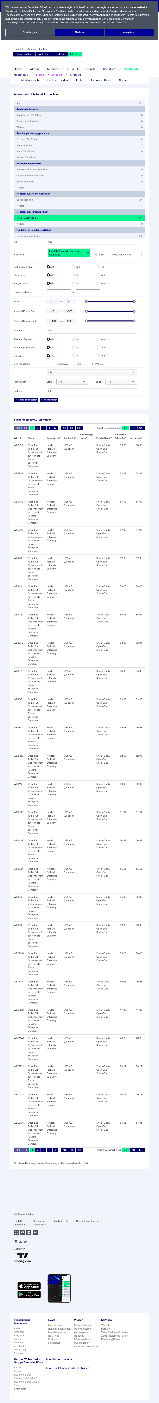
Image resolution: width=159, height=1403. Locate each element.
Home (18, 69)
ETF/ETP (73, 69)
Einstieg (75, 74)
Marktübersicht (30, 80)
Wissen (57, 74)
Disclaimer (38, 1221)
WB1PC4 (18, 727)
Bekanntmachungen (59, 1328)
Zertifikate (131, 69)
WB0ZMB (19, 953)
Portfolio (60, 54)
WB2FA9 (18, 473)
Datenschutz (39, 1224)
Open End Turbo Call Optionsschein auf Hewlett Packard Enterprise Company (35, 879)
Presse (18, 1371)
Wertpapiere (81, 1332)
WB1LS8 (18, 840)
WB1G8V (19, 868)
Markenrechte (61, 1221)
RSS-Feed (54, 1335)
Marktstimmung (57, 1332)
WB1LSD (18, 812)
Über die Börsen (83, 1328)
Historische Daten (100, 80)
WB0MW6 (19, 1038)
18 (64, 428)
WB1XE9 (18, 614)
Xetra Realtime (24, 54)
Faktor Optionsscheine (79, 235)
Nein (102, 275)
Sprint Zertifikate (79, 151)
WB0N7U (19, 1009)
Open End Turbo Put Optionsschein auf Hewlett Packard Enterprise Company (35, 456)
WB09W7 (19, 1094)
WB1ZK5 (18, 558)
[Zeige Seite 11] (79, 428)
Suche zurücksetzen (27, 399)
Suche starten (50, 399)
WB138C (18, 925)
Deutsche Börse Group (26, 1381)
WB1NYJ (18, 755)
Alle (79, 103)
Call (77, 267)
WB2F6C (18, 501)
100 (141, 428)
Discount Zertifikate (79, 139)
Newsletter (20, 49)
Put (102, 267)
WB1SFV (18, 642)
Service (123, 80)
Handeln (79, 1335)
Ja (76, 275)
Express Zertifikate (79, 157)
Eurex (17, 1385)
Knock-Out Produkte (79, 217)
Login (75, 54)
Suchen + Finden (58, 80)
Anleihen (53, 69)
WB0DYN (19, 1066)
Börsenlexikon (82, 1339)
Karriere (18, 1367)
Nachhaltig (21, 74)
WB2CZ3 (18, 529)
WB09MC (19, 1122)
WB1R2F (18, 671)
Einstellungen (30, 32)
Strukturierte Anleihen (79, 121)
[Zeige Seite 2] (71, 428)
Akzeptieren (129, 32)
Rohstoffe (109, 69)
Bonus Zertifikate (79, 181)
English (43, 49)
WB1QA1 (19, 699)
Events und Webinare (86, 1346)
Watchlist (43, 54)
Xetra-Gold (20, 1389)
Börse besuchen (83, 1325)
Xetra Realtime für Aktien (115, 1332)
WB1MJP (18, 783)
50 (133, 428)
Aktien (34, 69)
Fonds (91, 69)
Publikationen (81, 1342)
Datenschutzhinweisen (114, 22)
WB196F (18, 896)
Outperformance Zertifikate (79, 175)
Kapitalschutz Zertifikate (79, 115)
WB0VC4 (18, 981)
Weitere (79, 127)
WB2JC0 (18, 445)
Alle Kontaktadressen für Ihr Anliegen (68, 1368)
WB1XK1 (18, 586)
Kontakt (32, 49)
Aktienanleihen (79, 145)
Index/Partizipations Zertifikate (79, 169)
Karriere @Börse (110, 1339)
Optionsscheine (79, 199)
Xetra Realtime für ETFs (114, 1335)
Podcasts (53, 1339)
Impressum (19, 1224)
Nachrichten (55, 1325)
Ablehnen (80, 32)
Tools (79, 80)
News (40, 74)
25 (125, 428)
